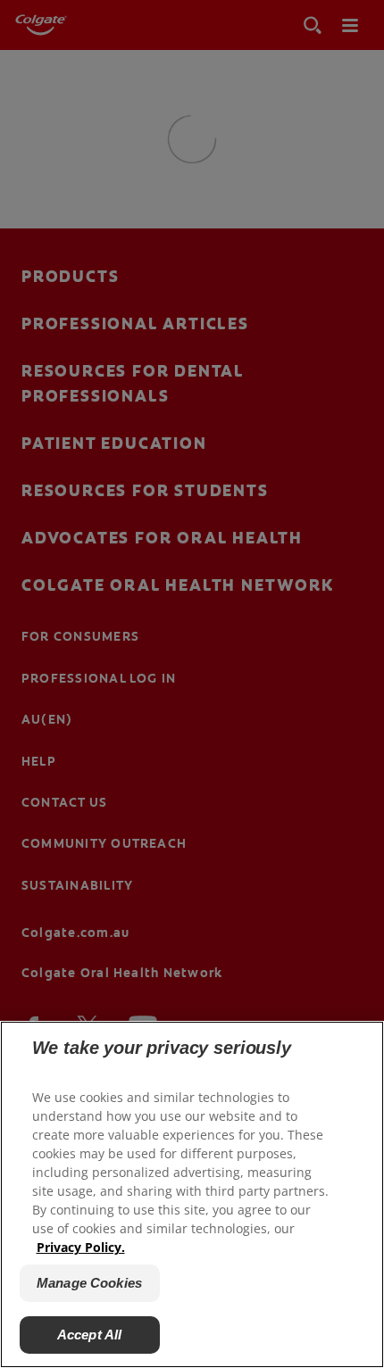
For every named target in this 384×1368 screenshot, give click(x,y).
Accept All (89, 1334)
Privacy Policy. (81, 1247)
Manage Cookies (89, 1282)
